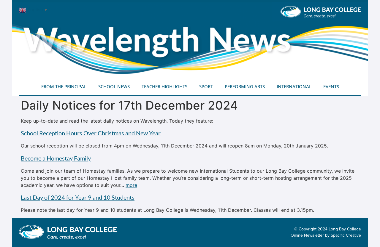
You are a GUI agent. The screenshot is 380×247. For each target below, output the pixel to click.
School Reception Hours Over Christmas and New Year (91, 133)
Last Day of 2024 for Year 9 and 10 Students (77, 197)
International (294, 86)
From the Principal (63, 86)
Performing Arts (245, 86)
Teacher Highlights (164, 86)
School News (114, 86)
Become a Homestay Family (56, 158)
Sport (206, 86)
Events (331, 86)
